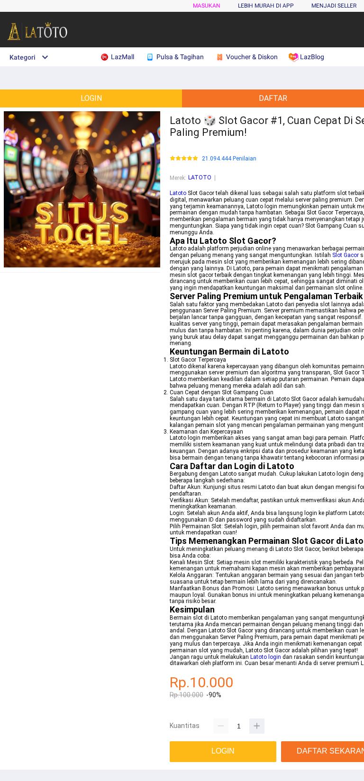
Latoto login (265, 657)
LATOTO (199, 177)
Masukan (206, 5)
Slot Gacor (345, 255)
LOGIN (91, 98)
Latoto (178, 193)
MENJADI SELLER (333, 5)
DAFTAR (273, 98)
